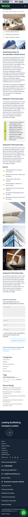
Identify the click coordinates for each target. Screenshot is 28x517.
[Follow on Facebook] (10, 457)
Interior (15, 11)
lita (5, 11)
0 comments (21, 11)
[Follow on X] (13, 457)
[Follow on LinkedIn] (18, 457)
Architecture (6, 359)
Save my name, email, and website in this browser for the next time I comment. (14, 334)
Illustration (6, 366)
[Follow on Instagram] (15, 457)
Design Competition (8, 364)
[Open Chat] (23, 512)
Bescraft (15, 511)
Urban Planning (7, 371)
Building (5, 362)
